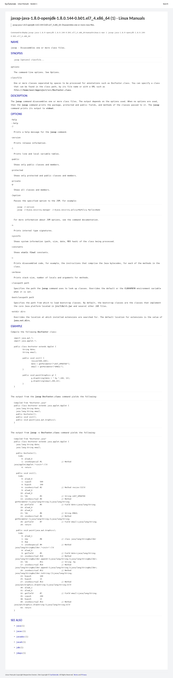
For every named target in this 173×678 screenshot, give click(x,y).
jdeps (19, 653)
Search (165, 4)
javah (19, 642)
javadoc (20, 636)
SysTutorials (10, 4)
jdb (18, 647)
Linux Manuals (23, 4)
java (18, 626)
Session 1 (33, 4)
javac (19, 631)
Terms (76, 675)
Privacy (84, 675)
